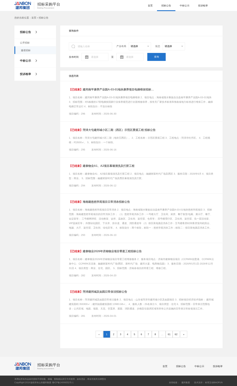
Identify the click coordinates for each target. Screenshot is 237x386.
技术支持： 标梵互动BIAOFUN (208, 382)
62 (176, 334)
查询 (156, 56)
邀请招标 (26, 50)
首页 (150, 5)
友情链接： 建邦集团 (179, 382)
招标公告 (166, 5)
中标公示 (184, 5)
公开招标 (25, 42)
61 (169, 334)
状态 (157, 46)
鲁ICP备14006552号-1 (63, 382)
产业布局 (121, 46)
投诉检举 (203, 5)
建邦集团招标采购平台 (22, 5)
